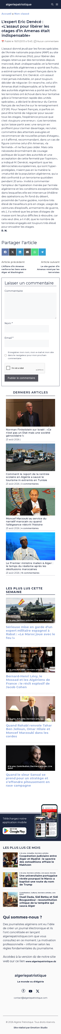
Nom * (9, 323)
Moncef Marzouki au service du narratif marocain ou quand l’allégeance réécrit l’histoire (26, 521)
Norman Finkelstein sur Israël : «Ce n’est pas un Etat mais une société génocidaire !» (28, 432)
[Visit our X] (37, 991)
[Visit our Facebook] (23, 991)
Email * (9, 337)
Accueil (6, 13)
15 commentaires (30, 573)
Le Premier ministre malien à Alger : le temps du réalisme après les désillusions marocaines (29, 566)
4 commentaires (30, 528)
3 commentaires (30, 484)
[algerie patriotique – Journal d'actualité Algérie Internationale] (18, 4)
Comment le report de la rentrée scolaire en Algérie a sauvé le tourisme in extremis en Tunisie (27, 477)
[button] (52, 4)
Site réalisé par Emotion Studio (31, 1027)
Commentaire (14, 290)
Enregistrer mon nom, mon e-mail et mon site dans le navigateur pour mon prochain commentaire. (31, 355)
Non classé (21, 13)
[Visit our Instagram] (30, 991)
